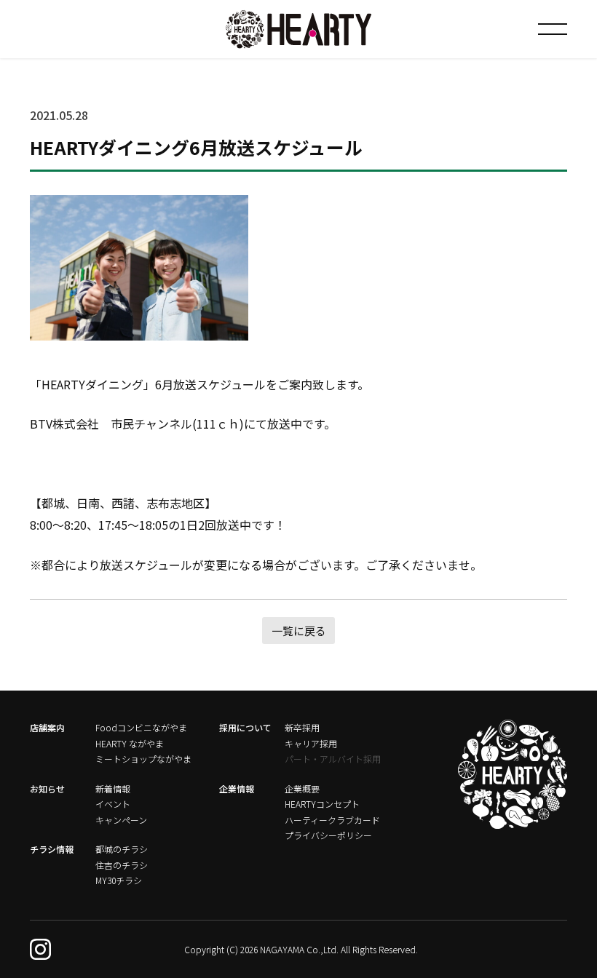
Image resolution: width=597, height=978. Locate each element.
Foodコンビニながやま (141, 727)
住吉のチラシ (121, 865)
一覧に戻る (299, 630)
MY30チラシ (118, 880)
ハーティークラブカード (332, 820)
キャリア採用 (311, 743)
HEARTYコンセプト (322, 804)
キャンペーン (121, 820)
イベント (112, 804)
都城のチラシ (121, 849)
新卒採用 (302, 727)
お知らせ (47, 788)
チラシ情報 (52, 849)
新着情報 (112, 788)
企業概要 (302, 788)
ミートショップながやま (143, 758)
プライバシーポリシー (328, 835)
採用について (245, 727)
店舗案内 (47, 727)
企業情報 (236, 788)
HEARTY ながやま (129, 743)
